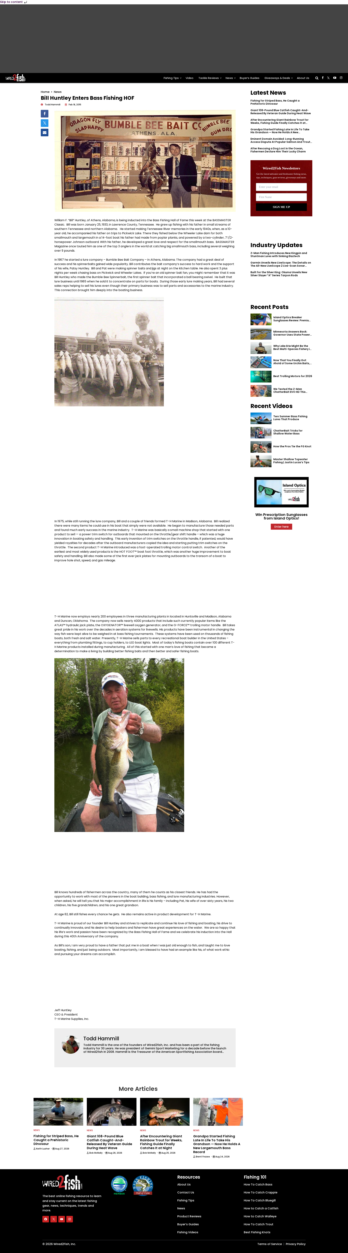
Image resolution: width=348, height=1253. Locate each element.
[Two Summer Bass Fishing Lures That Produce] (261, 418)
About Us (303, 78)
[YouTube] (61, 1219)
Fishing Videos (187, 1232)
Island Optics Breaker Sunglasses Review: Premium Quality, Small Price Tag (292, 320)
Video (189, 78)
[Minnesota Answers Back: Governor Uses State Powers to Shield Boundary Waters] (261, 334)
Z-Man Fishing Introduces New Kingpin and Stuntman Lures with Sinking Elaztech (278, 254)
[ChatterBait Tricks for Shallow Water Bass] (261, 433)
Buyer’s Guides (249, 78)
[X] (53, 1219)
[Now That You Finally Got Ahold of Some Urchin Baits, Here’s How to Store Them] (261, 362)
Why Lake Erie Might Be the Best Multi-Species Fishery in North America (292, 349)
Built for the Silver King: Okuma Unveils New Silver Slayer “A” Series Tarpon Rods (278, 273)
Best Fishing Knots (257, 1232)
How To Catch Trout (258, 1224)
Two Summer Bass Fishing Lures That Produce (290, 418)
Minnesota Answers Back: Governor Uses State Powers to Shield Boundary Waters (292, 335)
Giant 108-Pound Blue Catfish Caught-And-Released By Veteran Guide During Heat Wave (280, 111)
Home (45, 92)
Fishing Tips (171, 78)
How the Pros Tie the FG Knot (292, 446)
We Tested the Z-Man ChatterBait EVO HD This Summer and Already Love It (291, 392)
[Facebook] (45, 1219)
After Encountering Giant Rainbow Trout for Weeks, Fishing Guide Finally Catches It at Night (279, 123)
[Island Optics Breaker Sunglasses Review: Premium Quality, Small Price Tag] (261, 319)
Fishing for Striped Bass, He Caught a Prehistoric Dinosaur (275, 102)
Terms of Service (269, 1244)
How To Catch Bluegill (260, 1200)
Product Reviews (189, 1216)
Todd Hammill (101, 1038)
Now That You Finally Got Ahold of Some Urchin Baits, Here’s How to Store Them (291, 363)
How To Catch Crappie (260, 1192)
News (229, 78)
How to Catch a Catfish (261, 1208)
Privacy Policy (296, 1244)
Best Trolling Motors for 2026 (292, 376)
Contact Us (185, 1192)
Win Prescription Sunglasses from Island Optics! (281, 516)
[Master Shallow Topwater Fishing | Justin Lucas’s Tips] (261, 461)
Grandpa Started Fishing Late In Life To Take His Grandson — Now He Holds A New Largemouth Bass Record (279, 132)
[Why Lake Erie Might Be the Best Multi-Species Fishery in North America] (261, 348)
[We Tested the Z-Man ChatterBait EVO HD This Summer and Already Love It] (261, 391)
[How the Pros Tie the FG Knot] (261, 447)
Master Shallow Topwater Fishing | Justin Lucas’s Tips (291, 460)
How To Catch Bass (258, 1184)
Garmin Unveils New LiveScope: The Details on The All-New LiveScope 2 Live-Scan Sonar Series (280, 266)
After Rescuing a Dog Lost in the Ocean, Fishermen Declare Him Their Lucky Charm (278, 150)
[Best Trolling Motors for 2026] (261, 376)
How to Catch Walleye (260, 1216)
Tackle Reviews (208, 78)
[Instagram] (69, 1219)
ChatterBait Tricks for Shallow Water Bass (288, 432)
